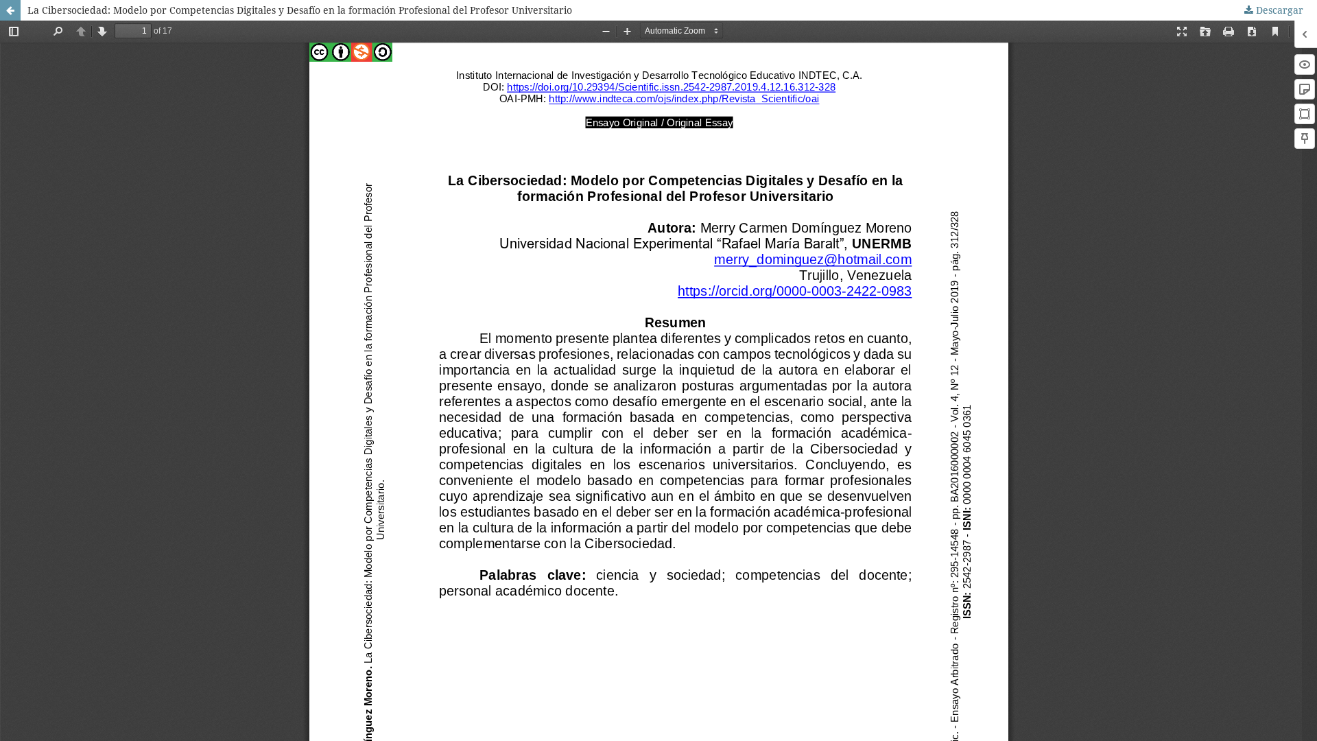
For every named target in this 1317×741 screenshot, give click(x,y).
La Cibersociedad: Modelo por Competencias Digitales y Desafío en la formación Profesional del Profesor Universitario (299, 9)
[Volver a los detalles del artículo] (10, 10)
